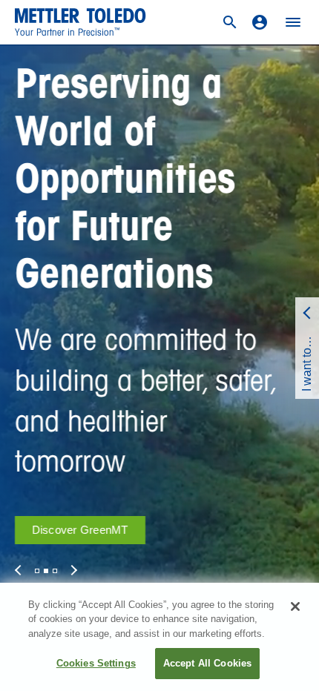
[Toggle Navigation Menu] (293, 22)
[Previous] (20, 570)
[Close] (295, 606)
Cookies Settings (96, 663)
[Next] (72, 570)
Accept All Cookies (207, 663)
